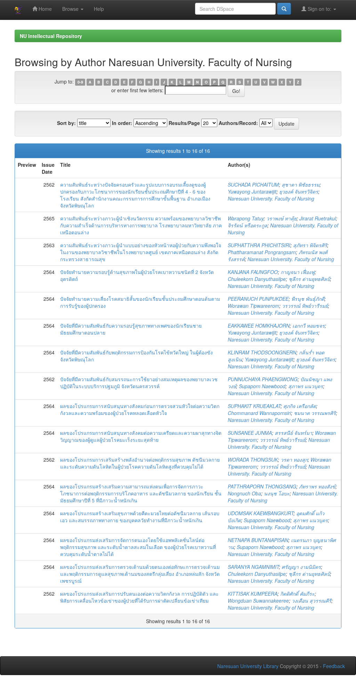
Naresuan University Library (247, 666)
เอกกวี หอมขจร (308, 325)
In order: (122, 122)
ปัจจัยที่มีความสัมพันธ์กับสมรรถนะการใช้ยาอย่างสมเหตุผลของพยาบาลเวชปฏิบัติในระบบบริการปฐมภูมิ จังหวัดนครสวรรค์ (139, 383)
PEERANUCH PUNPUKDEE (258, 298)
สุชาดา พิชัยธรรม (300, 184)
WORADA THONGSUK (253, 459)
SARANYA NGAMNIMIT (253, 566)
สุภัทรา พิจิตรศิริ (310, 245)
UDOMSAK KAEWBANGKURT (260, 513)
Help (99, 8)
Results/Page (184, 122)
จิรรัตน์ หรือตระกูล (247, 225)
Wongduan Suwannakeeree (258, 600)
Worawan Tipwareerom (253, 305)
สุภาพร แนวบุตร (305, 386)
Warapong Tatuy (246, 218)
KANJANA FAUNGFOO (253, 271)
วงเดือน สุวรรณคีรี (311, 600)
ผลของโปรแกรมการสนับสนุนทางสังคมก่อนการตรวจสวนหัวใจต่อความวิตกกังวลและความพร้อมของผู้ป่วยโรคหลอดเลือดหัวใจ (139, 409)
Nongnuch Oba (244, 493)
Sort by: (66, 122)
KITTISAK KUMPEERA (252, 593)
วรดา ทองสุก (294, 459)
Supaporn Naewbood (262, 386)
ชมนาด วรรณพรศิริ (315, 412)
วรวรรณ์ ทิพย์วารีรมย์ (305, 305)
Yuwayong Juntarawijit (252, 191)
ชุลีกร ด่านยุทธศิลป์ (309, 278)
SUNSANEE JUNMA (250, 432)
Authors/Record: (238, 122)
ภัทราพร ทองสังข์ (317, 486)
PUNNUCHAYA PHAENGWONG (263, 379)
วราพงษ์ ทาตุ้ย (281, 218)
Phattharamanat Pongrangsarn (262, 252)
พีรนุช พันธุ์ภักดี (307, 298)
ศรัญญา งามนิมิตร (301, 566)
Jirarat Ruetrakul (317, 218)
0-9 (80, 82)
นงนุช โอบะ (277, 493)
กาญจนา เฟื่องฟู (298, 271)
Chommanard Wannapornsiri (259, 412)
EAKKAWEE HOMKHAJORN (259, 325)
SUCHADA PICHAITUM (253, 184)
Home (44, 8)
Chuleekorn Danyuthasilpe (257, 278)
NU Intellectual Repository (51, 35)
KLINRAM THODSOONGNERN (262, 352)
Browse (71, 8)
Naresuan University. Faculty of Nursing (271, 198)
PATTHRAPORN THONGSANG (262, 486)
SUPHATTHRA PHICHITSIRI (259, 245)
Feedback (334, 666)
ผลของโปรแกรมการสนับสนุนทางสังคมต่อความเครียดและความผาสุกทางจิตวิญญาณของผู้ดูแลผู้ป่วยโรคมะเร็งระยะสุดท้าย (140, 436)
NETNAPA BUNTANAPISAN (258, 539)
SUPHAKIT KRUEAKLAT (254, 405)
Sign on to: (319, 8)
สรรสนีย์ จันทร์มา (293, 432)
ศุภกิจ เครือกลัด (299, 405)
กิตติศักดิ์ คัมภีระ (297, 593)
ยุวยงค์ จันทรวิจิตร (298, 191)
